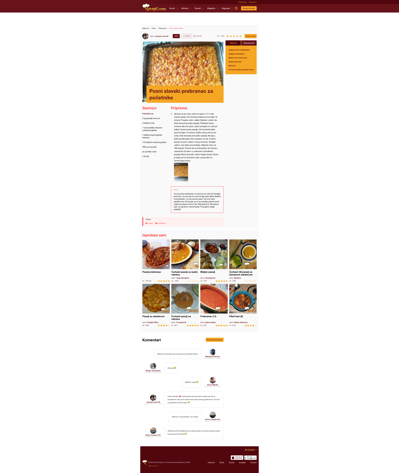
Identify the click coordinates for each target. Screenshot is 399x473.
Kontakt (187, 462)
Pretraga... (236, 8)
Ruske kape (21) (235, 62)
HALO (156, 466)
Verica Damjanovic (212, 419)
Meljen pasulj (214, 260)
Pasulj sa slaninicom (156, 305)
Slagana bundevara (237, 54)
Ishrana (184, 8)
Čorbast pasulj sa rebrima (185, 305)
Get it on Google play (250, 457)
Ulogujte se (253, 2)
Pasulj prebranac (156, 260)
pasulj (150, 223)
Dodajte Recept (249, 8)
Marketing (181, 462)
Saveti (198, 8)
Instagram (242, 462)
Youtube (231, 462)
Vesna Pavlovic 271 (153, 435)
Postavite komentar (215, 340)
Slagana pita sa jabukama (239, 50)
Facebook (211, 462)
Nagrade (226, 8)
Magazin (211, 8)
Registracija (243, 2)
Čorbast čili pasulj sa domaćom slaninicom (243, 260)
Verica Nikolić (212, 385)
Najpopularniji (249, 43)
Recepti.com (154, 7)
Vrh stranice (250, 450)
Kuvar (172, 8)
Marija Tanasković (153, 371)
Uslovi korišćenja (171, 462)
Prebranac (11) (214, 305)
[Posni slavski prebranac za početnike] (196, 172)
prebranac (162, 223)
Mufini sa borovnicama (238, 58)
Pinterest (253, 462)
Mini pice (232, 66)
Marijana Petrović (212, 356)
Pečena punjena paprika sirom (241, 70)
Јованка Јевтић (162, 36)
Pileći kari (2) (243, 305)
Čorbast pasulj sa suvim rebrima (185, 260)
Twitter (221, 462)
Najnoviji (233, 43)
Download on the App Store (237, 457)
